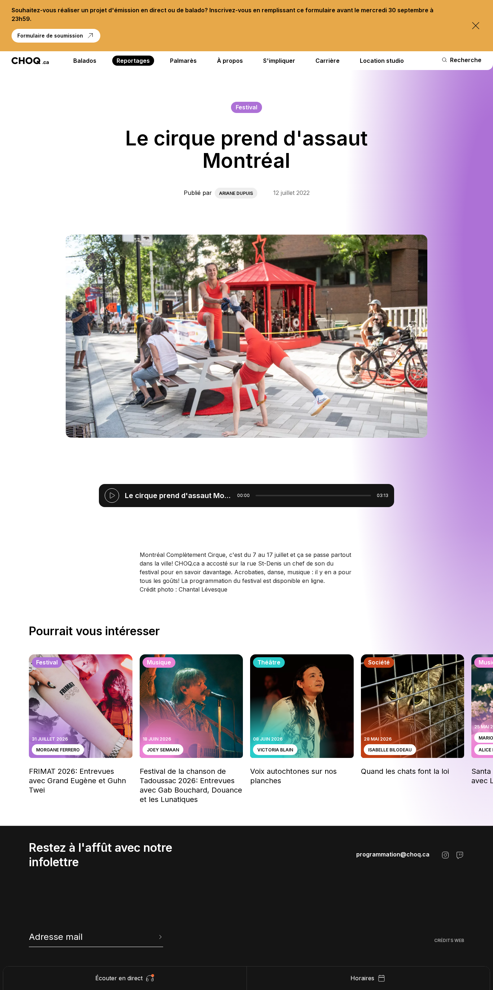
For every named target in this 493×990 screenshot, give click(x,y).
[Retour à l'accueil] (30, 60)
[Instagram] (445, 855)
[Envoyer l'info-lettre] (159, 937)
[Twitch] (459, 855)
